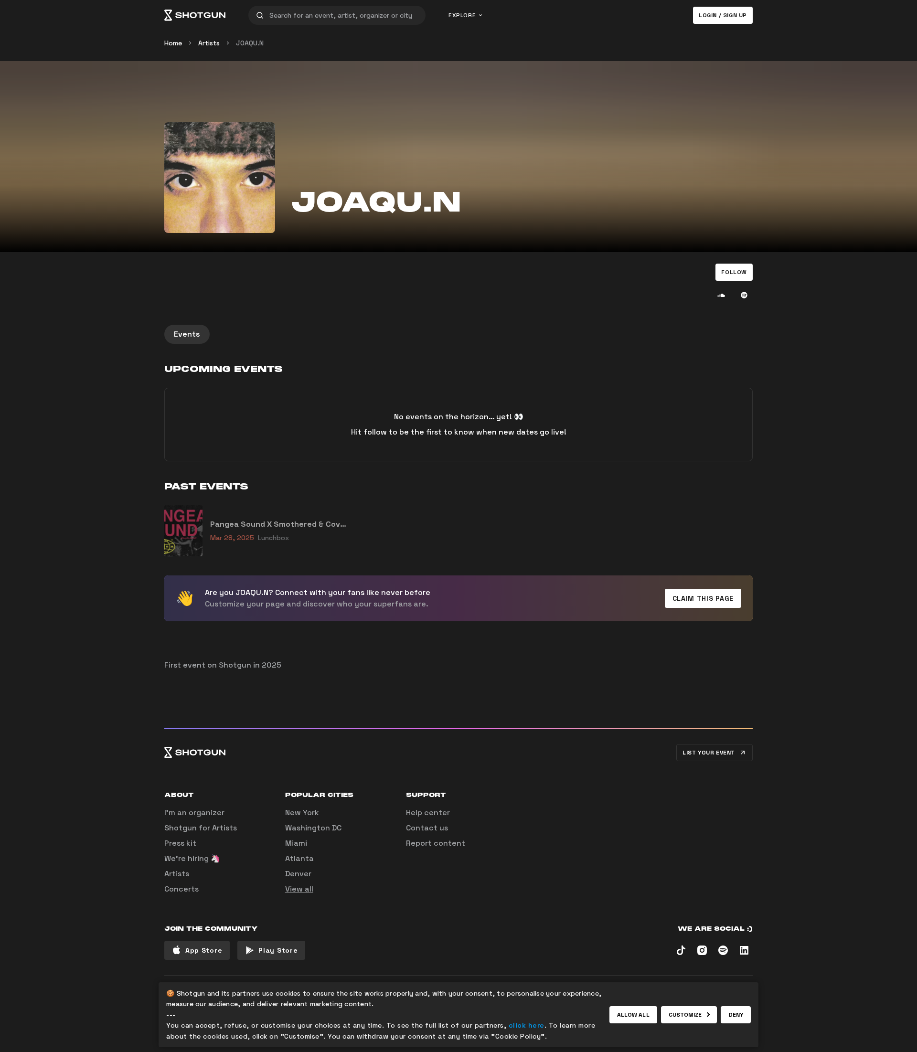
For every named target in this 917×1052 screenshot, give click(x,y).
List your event (708, 752)
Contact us (427, 828)
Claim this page (703, 598)
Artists (209, 43)
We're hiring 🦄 (192, 858)
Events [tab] (187, 334)
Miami (296, 843)
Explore (462, 15)
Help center (428, 813)
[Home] (194, 15)
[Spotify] (744, 295)
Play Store (278, 950)
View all (299, 889)
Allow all (633, 1015)
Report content (435, 843)
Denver (298, 874)
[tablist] (458, 334)
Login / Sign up (723, 15)
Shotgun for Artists (200, 828)
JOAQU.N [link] (250, 43)
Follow (734, 272)
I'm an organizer (194, 813)
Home (173, 43)
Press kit (180, 843)
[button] (734, 272)
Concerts (181, 889)
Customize (685, 1015)
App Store (203, 950)
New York (302, 813)
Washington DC (313, 828)
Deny (735, 1015)
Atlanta (299, 858)
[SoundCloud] (721, 295)
